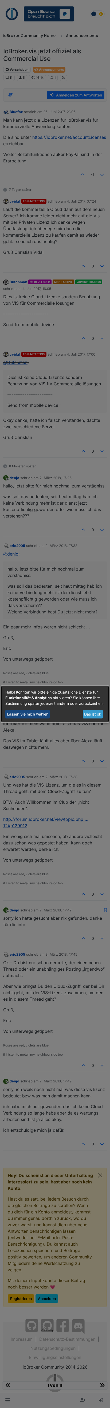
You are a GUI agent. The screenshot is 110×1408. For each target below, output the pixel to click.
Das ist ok (92, 714)
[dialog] (55, 704)
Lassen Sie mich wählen (27, 714)
